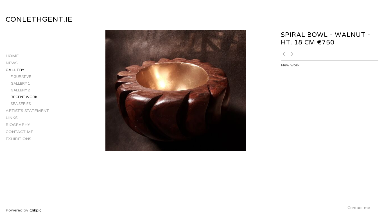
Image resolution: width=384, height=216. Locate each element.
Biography (18, 124)
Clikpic (36, 210)
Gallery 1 (20, 83)
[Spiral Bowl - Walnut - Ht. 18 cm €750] (176, 90)
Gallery (15, 70)
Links (12, 117)
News (12, 62)
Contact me (19, 131)
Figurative (21, 77)
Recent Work (24, 97)
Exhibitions (18, 138)
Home (12, 55)
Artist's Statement (27, 110)
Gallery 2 (20, 90)
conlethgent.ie (39, 19)
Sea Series (21, 104)
